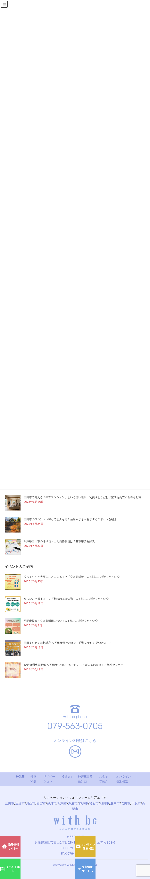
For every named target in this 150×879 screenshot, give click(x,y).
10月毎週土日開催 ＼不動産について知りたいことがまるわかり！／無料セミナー (73, 664)
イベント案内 (13, 868)
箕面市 (94, 803)
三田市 (9, 803)
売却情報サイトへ (87, 868)
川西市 (30, 803)
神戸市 (83, 803)
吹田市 (125, 803)
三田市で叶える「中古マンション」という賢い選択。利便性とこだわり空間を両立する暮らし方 (82, 497)
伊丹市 (51, 803)
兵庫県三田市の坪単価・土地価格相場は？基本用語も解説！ (60, 541)
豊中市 (115, 803)
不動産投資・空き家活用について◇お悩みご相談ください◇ (61, 620)
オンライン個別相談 (123, 779)
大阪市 (136, 803)
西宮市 (41, 803)
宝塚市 (20, 803)
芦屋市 (73, 803)
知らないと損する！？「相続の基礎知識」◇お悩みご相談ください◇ (66, 598)
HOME (20, 776)
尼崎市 (62, 803)
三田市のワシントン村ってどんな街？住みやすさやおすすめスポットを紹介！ (71, 519)
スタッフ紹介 (103, 779)
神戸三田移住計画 (85, 779)
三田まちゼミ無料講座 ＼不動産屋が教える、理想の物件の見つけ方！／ (68, 642)
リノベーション (49, 779)
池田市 (104, 803)
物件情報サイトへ (13, 846)
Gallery (67, 776)
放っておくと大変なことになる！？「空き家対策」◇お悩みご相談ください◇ (72, 576)
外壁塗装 (33, 779)
